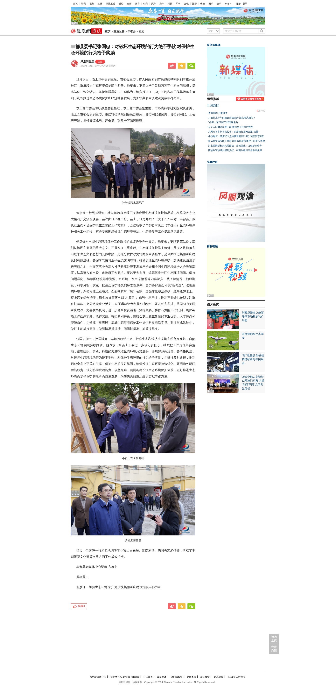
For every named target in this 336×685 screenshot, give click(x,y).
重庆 (107, 31)
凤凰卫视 (110, 3)
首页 (75, 3)
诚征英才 (161, 676)
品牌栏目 (212, 162)
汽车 (153, 3)
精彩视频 (212, 246)
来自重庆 (98, 65)
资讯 (83, 3)
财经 (121, 3)
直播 (100, 3)
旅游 (194, 3)
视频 (91, 3)
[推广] (168, 23)
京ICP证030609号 (236, 676)
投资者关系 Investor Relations (124, 676)
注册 (238, 3)
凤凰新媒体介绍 (98, 676)
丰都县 (132, 31)
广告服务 (148, 676)
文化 (186, 3)
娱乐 (129, 3)
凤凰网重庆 (87, 61)
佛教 (202, 3)
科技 (170, 3)
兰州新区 (213, 105)
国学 (210, 3)
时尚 (145, 3)
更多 (227, 4)
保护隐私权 (176, 676)
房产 (161, 3)
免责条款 (191, 676)
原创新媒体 (213, 45)
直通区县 (119, 31)
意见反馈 (205, 676)
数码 (219, 3)
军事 (178, 3)
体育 (137, 3)
